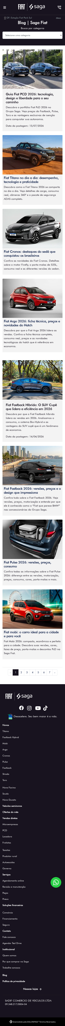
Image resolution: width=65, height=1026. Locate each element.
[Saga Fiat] (31, 7)
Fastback (7, 768)
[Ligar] (59, 7)
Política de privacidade (13, 981)
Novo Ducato (9, 799)
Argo (5, 749)
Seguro (6, 924)
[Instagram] (28, 708)
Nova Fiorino (9, 787)
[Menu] (5, 7)
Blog (4, 975)
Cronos (6, 755)
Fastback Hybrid (10, 737)
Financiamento (10, 918)
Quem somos (9, 955)
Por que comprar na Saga (15, 961)
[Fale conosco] (56, 882)
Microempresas (10, 824)
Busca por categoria (32, 28)
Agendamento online (13, 880)
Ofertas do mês (10, 812)
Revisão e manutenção (14, 886)
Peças (5, 893)
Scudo (5, 793)
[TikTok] (44, 708)
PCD (4, 830)
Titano (5, 731)
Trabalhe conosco (11, 967)
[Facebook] (20, 708)
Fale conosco (9, 937)
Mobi (5, 743)
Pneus (5, 899)
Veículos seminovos (12, 806)
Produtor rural (9, 856)
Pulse (5, 761)
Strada (5, 774)
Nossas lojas (30, 988)
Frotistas (6, 842)
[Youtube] (36, 708)
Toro (4, 780)
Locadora (7, 836)
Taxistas (6, 850)
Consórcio (7, 912)
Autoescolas (8, 862)
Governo (6, 868)
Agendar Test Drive (12, 943)
